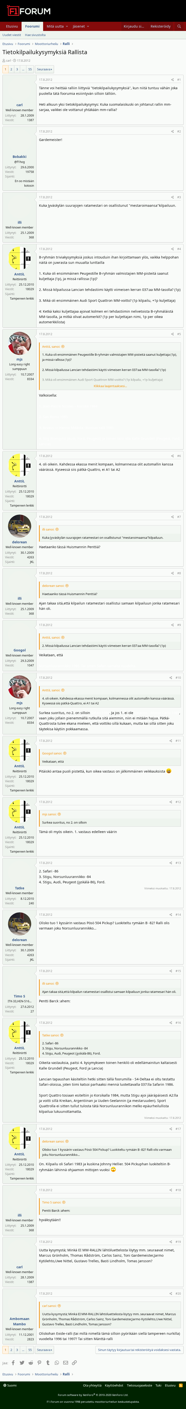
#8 (179, 573)
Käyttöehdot (114, 1385)
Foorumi (32, 26)
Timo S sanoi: (51, 1202)
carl (8, 60)
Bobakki (19, 156)
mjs (19, 359)
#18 (178, 1190)
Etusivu (12, 26)
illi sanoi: (48, 529)
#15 (178, 971)
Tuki (158, 1385)
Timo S (19, 996)
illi (20, 222)
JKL (32, 562)
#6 (179, 456)
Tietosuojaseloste (139, 1385)
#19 (178, 1242)
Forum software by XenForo (93, 1395)
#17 (178, 1129)
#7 (179, 517)
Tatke (19, 888)
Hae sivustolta (35, 35)
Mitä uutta (55, 26)
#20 (178, 1293)
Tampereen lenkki (22, 298)
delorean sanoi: (53, 585)
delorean (19, 542)
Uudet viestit (11, 35)
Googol (20, 650)
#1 (179, 80)
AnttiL (19, 274)
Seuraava (43, 69)
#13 (178, 863)
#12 (178, 802)
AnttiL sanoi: (51, 346)
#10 (178, 678)
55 (30, 69)
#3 (179, 197)
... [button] (23, 69)
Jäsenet (79, 26)
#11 (178, 741)
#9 (179, 625)
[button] (67, 26)
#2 (179, 131)
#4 (179, 249)
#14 (178, 915)
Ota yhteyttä (92, 1385)
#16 (178, 1023)
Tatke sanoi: (50, 1035)
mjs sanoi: (49, 814)
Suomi (11, 1385)
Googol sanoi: (52, 753)
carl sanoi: (49, 1306)
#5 (179, 334)
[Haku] (179, 26)
